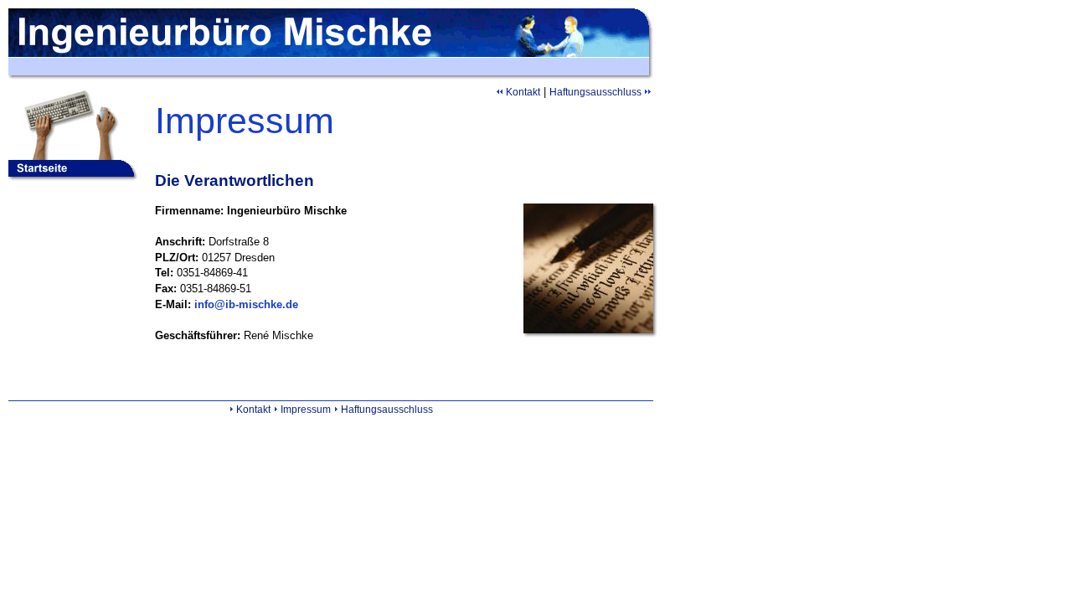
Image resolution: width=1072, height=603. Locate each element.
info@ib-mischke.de (246, 304)
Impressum (306, 409)
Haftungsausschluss (595, 92)
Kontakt (523, 92)
